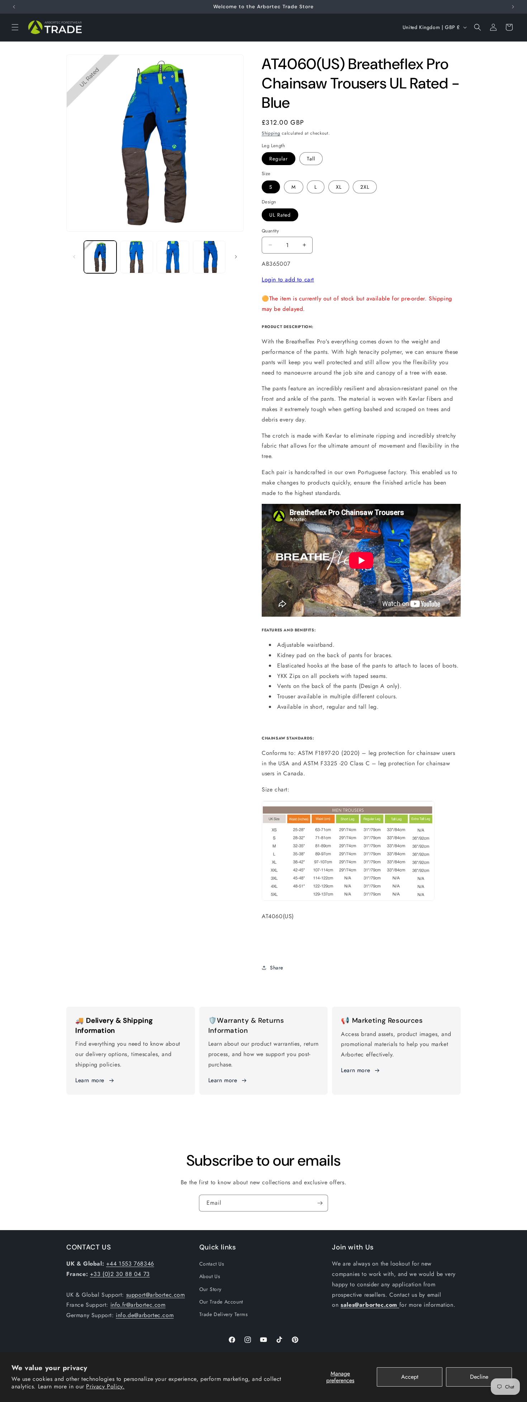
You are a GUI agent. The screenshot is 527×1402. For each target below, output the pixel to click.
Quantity (270, 230)
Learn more (89, 1080)
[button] (15, 27)
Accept (409, 1377)
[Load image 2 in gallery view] (136, 257)
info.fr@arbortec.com (138, 1305)
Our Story (210, 1289)
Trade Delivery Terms (223, 1314)
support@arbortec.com (155, 1295)
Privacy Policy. (105, 1386)
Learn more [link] (222, 1080)
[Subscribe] (320, 1203)
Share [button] (276, 967)
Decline (479, 1377)
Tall (311, 158)
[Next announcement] (513, 7)
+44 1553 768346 (130, 1264)
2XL (364, 187)
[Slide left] (74, 257)
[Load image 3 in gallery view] (173, 257)
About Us (209, 1276)
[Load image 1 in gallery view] (100, 257)
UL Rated (280, 214)
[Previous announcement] (14, 7)
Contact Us (211, 1264)
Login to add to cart (288, 279)
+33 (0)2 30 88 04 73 (120, 1274)
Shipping (271, 133)
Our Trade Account (221, 1301)
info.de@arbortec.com (145, 1315)
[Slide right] (236, 257)
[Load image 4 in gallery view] (209, 257)
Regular (278, 158)
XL (339, 187)
